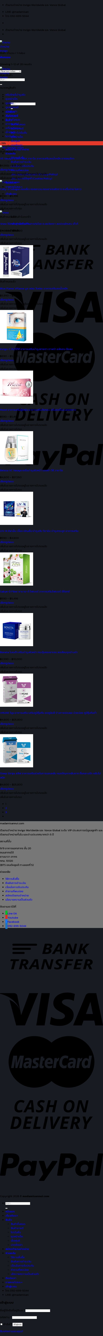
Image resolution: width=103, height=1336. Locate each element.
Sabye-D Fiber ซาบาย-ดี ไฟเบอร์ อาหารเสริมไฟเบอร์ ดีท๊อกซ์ (35, 591)
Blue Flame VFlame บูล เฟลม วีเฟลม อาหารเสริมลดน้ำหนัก (34, 288)
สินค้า (8, 1220)
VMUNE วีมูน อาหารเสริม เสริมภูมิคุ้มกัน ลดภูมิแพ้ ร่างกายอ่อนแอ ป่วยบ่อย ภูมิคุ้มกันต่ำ (48, 713)
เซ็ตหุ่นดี (15, 141)
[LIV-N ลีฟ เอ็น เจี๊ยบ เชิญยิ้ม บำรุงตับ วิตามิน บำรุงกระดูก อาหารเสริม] (16, 524)
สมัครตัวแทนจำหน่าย (17, 895)
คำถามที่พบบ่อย (20, 170)
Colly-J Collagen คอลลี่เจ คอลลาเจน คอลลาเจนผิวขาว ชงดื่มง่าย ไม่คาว (40, 189)
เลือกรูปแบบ (7, 169)
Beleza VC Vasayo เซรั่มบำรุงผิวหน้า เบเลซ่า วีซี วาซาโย (31, 470)
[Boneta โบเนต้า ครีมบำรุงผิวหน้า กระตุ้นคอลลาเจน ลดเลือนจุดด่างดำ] (16, 645)
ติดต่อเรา (10, 1278)
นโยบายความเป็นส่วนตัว (18, 899)
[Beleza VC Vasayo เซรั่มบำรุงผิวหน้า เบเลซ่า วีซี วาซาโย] (16, 463)
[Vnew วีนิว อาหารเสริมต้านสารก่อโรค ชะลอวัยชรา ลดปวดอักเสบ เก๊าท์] (4, 212)
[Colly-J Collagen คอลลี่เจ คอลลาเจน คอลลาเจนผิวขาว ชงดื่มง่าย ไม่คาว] (10, 182)
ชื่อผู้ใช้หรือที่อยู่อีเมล (12, 1310)
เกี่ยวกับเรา (11, 1216)
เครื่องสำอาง (12, 128)
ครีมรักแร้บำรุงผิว (15, 95)
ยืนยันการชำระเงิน (21, 162)
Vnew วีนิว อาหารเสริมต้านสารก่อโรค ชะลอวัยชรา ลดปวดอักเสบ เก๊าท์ (39, 224)
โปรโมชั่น (10, 136)
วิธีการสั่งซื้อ (12, 879)
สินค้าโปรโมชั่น (19, 133)
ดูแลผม (9, 103)
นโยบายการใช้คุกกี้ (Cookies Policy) (31, 178)
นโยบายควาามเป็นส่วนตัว (25, 1274)
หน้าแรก (9, 1211)
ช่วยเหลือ (10, 1253)
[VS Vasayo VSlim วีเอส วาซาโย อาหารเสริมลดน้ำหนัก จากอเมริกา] (12, 147)
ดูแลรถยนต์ (11, 107)
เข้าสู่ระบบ (17, 1325)
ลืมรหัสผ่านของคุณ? (11, 1331)
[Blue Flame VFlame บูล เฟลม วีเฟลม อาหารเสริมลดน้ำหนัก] (16, 277)
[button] (23, 174)
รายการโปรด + (13, 1282)
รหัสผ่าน (5, 1317)
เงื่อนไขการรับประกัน (17, 887)
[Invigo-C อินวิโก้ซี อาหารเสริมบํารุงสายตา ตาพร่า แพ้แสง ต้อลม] (16, 342)
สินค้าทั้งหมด (12, 120)
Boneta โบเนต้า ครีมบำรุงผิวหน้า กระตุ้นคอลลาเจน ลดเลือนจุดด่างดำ (39, 652)
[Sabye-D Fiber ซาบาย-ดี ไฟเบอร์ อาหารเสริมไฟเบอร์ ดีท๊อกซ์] (16, 585)
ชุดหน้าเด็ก (17, 137)
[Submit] (1, 84)
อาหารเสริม (11, 124)
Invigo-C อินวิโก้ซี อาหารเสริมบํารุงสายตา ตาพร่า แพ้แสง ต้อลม (36, 349)
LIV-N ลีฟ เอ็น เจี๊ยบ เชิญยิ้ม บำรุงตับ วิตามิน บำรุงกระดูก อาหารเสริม (39, 531)
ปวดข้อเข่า (11, 111)
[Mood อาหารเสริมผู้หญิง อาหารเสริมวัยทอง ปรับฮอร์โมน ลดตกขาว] (16, 403)
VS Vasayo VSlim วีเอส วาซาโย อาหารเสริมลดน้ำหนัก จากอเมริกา (37, 158)
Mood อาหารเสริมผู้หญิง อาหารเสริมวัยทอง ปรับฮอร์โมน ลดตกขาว (38, 410)
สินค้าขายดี (11, 115)
